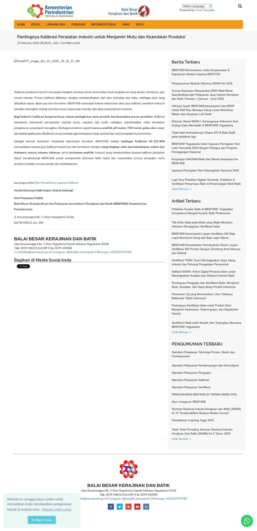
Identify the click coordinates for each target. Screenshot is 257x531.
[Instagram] (146, 506)
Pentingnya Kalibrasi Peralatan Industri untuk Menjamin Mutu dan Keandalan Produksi (101, 36)
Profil (35, 24)
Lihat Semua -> (181, 189)
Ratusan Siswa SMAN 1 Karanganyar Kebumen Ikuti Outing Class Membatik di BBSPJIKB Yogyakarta (205, 123)
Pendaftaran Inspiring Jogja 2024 (193, 420)
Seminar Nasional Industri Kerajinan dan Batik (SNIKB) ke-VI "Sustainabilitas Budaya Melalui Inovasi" (206, 411)
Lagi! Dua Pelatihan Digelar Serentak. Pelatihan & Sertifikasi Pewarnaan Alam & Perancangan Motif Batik (206, 181)
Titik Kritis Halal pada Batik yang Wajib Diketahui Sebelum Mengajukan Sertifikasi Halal (202, 224)
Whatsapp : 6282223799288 (113, 252)
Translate (209, 10)
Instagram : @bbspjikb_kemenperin (73, 252)
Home (21, 24)
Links (126, 24)
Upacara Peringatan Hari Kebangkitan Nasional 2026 (205, 170)
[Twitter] (120, 506)
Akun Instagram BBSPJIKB (189, 401)
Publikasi (78, 24)
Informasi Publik (103, 24)
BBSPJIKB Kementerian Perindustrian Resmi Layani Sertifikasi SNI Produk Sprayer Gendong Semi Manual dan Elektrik (206, 249)
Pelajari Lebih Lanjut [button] (56, 509)
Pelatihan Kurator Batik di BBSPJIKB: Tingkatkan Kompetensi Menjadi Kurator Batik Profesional (202, 211)
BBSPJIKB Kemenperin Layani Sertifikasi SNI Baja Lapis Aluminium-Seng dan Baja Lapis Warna (203, 235)
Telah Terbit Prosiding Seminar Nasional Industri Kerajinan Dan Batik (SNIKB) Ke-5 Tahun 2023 (202, 431)
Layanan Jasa (55, 24)
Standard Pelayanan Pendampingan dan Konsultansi (205, 365)
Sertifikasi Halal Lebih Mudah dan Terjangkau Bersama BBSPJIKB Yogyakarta (206, 324)
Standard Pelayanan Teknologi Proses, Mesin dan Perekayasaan (203, 354)
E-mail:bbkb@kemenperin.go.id (32, 252)
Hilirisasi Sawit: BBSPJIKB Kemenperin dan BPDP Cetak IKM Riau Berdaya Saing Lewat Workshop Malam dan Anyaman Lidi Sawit (203, 110)
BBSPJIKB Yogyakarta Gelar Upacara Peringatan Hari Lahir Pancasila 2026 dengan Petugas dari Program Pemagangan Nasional (206, 147)
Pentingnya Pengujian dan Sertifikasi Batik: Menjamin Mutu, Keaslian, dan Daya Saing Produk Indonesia (205, 284)
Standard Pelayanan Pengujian (191, 372)
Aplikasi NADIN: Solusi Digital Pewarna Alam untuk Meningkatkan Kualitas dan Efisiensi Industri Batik (204, 273)
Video (140, 24)
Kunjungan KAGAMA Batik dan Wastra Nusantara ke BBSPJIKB (205, 161)
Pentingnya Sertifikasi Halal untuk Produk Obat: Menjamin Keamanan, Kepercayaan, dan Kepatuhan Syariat (205, 309)
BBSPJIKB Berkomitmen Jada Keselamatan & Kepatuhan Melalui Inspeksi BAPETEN (200, 72)
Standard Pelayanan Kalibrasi (190, 380)
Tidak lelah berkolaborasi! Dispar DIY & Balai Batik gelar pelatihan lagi (203, 134)
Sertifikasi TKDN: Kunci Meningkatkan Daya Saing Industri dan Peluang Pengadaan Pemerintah (203, 262)
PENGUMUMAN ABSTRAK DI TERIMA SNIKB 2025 (204, 394)
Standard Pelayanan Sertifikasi (191, 387)
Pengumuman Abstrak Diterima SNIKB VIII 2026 (202, 83)
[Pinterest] (128, 506)
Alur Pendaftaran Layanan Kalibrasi (57, 182)
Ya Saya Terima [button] (42, 520)
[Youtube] (137, 506)
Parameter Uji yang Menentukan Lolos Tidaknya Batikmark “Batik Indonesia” (202, 296)
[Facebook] (111, 506)
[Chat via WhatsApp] (247, 521)
